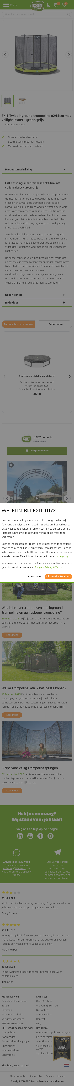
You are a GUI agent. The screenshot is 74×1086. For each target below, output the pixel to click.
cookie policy (61, 556)
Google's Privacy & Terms (48, 567)
